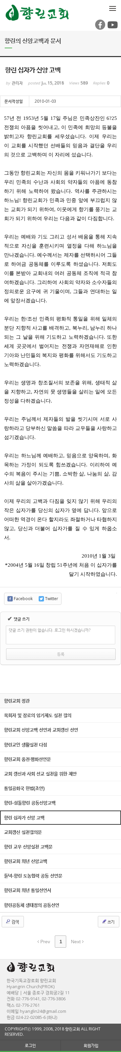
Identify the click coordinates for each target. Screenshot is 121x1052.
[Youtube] (112, 28)
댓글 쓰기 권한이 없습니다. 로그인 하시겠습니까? (49, 630)
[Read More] (60, 715)
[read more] (60, 701)
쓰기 (110, 922)
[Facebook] (99, 28)
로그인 (30, 1045)
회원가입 (91, 1045)
